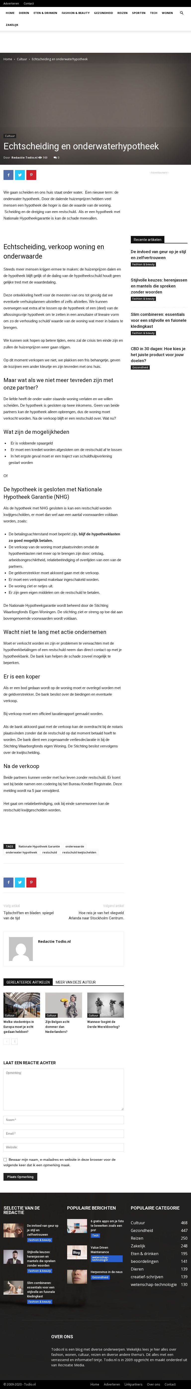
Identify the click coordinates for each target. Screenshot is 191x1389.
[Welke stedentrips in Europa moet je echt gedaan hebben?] (21, 1005)
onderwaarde (74, 846)
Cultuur (22, 59)
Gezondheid (103, 13)
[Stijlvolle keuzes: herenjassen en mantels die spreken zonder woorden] (13, 1257)
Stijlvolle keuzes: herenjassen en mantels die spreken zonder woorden (159, 286)
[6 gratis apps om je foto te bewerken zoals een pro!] (77, 1226)
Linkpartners (133, 1384)
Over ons (153, 1384)
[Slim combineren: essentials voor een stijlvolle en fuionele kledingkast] (13, 1288)
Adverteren (11, 3)
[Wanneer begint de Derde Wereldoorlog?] (105, 1005)
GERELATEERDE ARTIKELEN (28, 982)
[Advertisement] (129, 41)
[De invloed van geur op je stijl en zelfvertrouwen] (13, 1230)
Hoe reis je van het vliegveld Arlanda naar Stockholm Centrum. (96, 915)
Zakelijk (12, 25)
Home (10, 13)
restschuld (50, 852)
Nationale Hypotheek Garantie (39, 846)
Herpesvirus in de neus (107, 1272)
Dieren (24, 13)
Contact (29, 3)
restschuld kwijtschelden (79, 852)
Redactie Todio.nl (24, 157)
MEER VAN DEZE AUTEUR (76, 982)
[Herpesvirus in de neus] (77, 1277)
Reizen (122, 13)
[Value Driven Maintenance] (77, 1252)
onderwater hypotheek (21, 852)
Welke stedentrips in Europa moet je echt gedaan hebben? (18, 1027)
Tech (153, 13)
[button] (182, 13)
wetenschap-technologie (100, 1259)
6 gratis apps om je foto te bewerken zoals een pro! (107, 1226)
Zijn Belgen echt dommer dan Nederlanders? (57, 1027)
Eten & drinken (45, 13)
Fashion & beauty (76, 13)
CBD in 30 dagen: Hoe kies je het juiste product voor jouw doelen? (158, 354)
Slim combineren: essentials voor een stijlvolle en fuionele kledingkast (159, 320)
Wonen (167, 13)
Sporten (138, 13)
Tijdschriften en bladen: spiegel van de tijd (28, 915)
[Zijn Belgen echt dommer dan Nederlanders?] (63, 1005)
